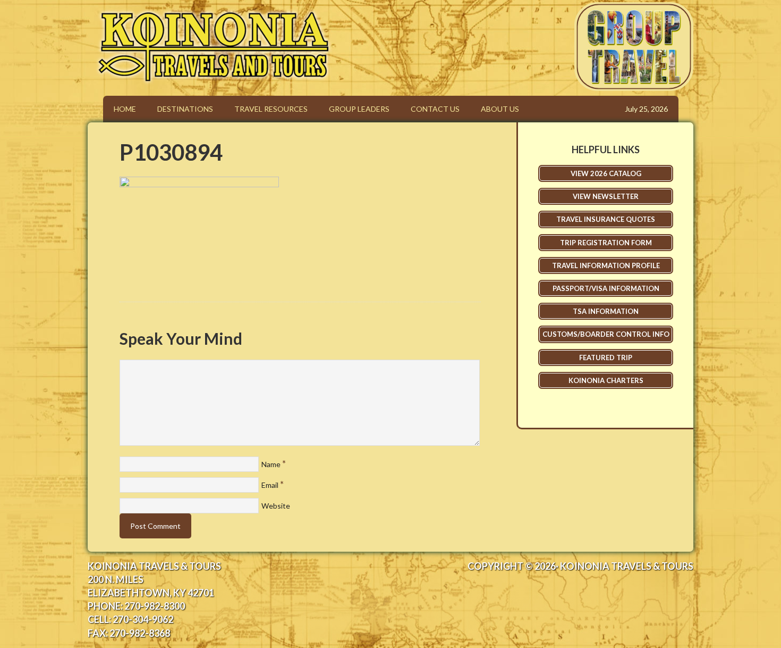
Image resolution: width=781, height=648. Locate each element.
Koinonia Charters (605, 380)
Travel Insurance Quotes (605, 219)
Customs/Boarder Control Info (605, 334)
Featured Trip (605, 357)
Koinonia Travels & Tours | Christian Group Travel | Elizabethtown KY (377, 26)
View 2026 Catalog (606, 173)
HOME (125, 108)
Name (271, 464)
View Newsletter (606, 196)
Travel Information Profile (606, 265)
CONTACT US (435, 108)
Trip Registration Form (606, 242)
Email (269, 484)
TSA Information (606, 311)
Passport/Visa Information (606, 288)
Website (275, 505)
